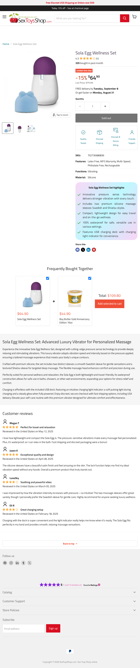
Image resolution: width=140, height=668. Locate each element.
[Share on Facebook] (77, 250)
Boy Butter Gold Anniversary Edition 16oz (74, 320)
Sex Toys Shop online (87, 662)
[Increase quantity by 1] (105, 106)
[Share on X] (83, 250)
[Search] (124, 18)
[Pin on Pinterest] (94, 250)
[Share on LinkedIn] (88, 250)
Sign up (53, 628)
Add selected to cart (110, 303)
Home (6, 43)
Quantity (79, 99)
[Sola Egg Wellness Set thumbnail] (7, 128)
